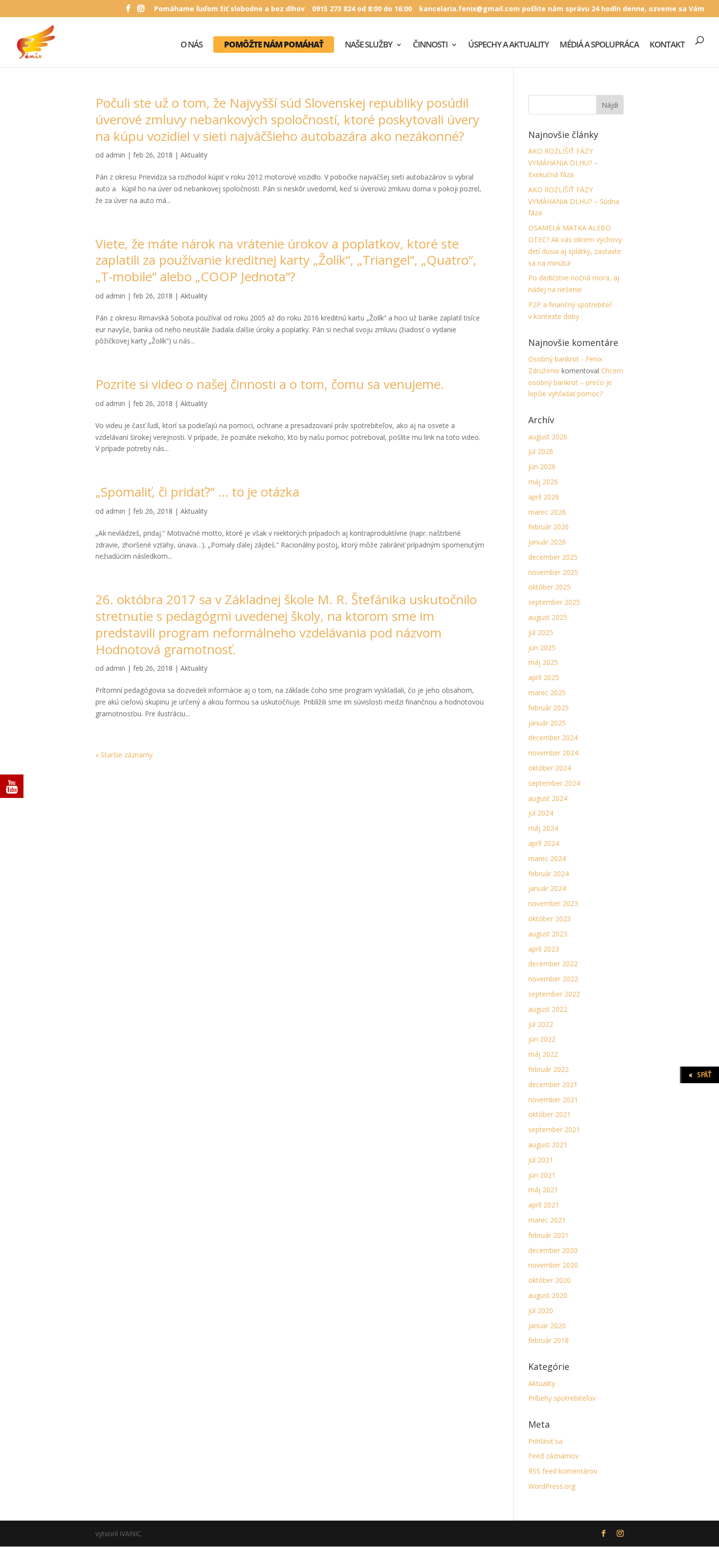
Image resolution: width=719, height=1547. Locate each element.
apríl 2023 (543, 949)
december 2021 (553, 1084)
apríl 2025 (543, 677)
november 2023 (553, 903)
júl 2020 (540, 1310)
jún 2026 (542, 466)
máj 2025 (543, 662)
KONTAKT (667, 45)
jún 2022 (542, 1039)
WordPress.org (551, 1486)
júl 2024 (540, 813)
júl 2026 (540, 451)
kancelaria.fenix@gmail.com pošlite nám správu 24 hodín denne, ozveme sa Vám (561, 9)
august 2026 (547, 436)
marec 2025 (547, 692)
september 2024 (554, 783)
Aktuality (193, 154)
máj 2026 (543, 481)
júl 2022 (540, 1024)
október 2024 (549, 768)
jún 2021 (542, 1175)
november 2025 (553, 572)
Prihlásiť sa (545, 1441)
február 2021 (548, 1235)
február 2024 (548, 873)
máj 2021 (543, 1189)
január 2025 (547, 723)
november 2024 (553, 752)
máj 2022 (543, 1054)
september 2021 (554, 1129)
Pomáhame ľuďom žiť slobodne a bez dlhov (229, 9)
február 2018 (548, 1340)
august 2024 (547, 798)
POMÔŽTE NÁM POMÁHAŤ (273, 44)
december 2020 (553, 1250)
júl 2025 (540, 632)
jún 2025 (542, 647)
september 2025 (554, 602)
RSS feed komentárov (562, 1471)
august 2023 (547, 933)
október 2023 (549, 918)
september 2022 (554, 994)
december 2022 (553, 963)
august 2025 (547, 617)
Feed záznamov (553, 1455)
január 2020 (547, 1325)
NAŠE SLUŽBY (368, 45)
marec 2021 (547, 1220)
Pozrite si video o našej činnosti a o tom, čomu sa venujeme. (269, 384)
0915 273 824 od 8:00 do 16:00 (362, 9)
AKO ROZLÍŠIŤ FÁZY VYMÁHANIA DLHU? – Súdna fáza (573, 201)
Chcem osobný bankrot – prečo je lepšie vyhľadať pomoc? (575, 382)
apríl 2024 (543, 843)
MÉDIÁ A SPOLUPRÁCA (599, 45)
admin (115, 154)
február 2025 (548, 707)
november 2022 (553, 978)
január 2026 (547, 541)
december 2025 (553, 557)
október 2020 (549, 1280)
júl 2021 (540, 1159)
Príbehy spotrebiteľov (562, 1398)
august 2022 (547, 1009)
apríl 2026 (543, 496)
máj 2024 (543, 828)
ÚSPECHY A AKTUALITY (508, 45)
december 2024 (553, 737)
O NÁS (191, 45)
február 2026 (548, 526)
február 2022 (548, 1069)
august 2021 (547, 1144)
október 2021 (549, 1114)
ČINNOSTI (430, 45)
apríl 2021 (543, 1204)
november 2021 (553, 1099)
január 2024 (547, 888)
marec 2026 (547, 512)
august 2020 (547, 1295)
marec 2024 (547, 858)
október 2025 (549, 587)
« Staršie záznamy (124, 754)
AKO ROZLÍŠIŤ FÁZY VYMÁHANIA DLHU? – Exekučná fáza (563, 162)
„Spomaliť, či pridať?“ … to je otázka (197, 491)
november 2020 (553, 1265)
